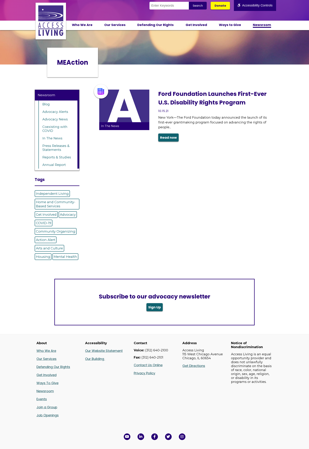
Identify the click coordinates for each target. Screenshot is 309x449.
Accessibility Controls (257, 5)
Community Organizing (55, 231)
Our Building (95, 359)
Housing (43, 257)
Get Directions (193, 366)
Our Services (115, 25)
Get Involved (196, 25)
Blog (46, 104)
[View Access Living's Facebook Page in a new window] (154, 436)
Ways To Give (47, 383)
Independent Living (52, 194)
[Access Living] (50, 35)
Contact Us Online (148, 365)
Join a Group (46, 407)
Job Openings (47, 415)
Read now (168, 137)
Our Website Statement (104, 350)
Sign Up (154, 307)
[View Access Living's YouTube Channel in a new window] (127, 436)
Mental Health (65, 257)
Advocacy (68, 214)
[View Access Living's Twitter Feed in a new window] (168, 436)
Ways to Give (230, 25)
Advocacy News (55, 119)
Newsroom (262, 25)
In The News (52, 138)
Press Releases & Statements (56, 148)
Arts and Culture (49, 248)
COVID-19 (43, 223)
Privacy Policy (144, 373)
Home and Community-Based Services (55, 204)
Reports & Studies (56, 157)
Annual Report (54, 165)
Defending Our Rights (155, 25)
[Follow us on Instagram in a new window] (182, 436)
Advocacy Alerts (55, 112)
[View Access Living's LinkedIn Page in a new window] (141, 436)
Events (41, 399)
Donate (220, 6)
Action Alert (45, 240)
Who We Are (82, 25)
